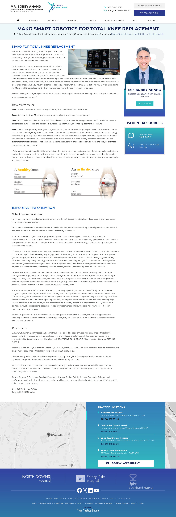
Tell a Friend (109, 498)
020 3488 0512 (115, 7)
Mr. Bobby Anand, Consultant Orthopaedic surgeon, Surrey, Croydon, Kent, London (55, 34)
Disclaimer (60, 498)
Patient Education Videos (149, 146)
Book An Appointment (126, 463)
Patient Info (72, 20)
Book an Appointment (149, 6)
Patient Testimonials (113, 20)
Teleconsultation (149, 13)
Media (93, 20)
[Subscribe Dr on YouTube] (96, 490)
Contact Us (153, 20)
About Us (33, 20)
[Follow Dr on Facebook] (79, 490)
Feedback (94, 498)
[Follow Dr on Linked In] (90, 490)
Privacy (72, 498)
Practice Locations (111, 407)
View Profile (145, 104)
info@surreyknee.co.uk (119, 10)
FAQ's (134, 20)
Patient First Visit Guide (146, 135)
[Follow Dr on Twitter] (85, 490)
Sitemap (83, 498)
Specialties (52, 20)
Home (18, 20)
